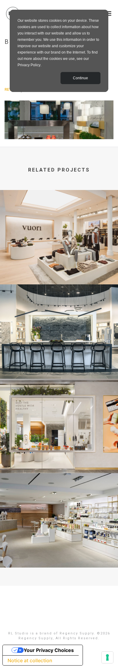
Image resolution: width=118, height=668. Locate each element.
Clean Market (59, 551)
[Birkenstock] (59, 119)
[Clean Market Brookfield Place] (59, 404)
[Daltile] (59, 309)
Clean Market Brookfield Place (59, 457)
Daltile (59, 362)
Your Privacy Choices (49, 650)
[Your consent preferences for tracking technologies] (107, 657)
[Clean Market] (59, 498)
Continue (80, 78)
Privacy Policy (29, 65)
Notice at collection (30, 660)
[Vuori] (59, 215)
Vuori (59, 268)
